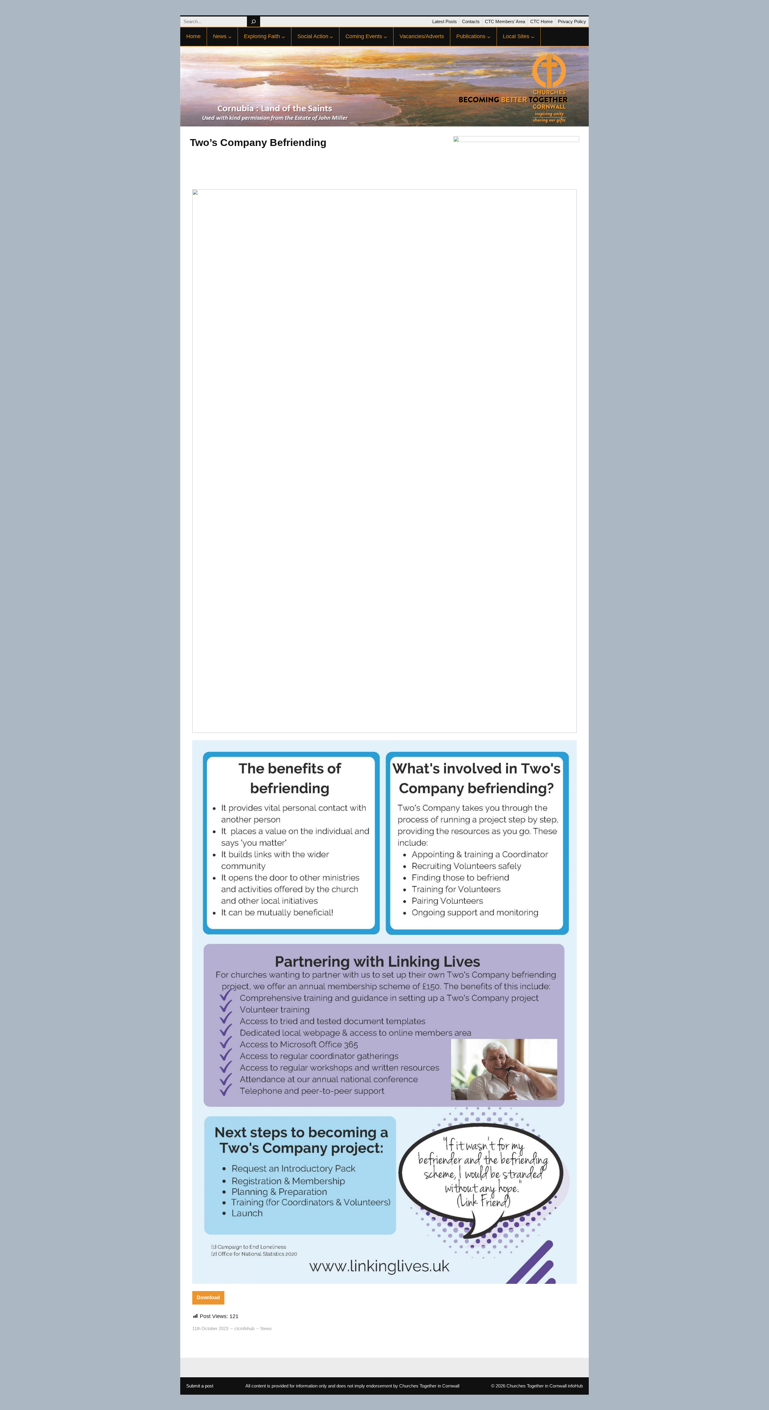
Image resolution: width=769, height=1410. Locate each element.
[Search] (253, 22)
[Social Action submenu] (331, 36)
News (266, 1328)
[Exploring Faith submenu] (283, 36)
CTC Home (541, 21)
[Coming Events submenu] (385, 36)
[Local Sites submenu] (532, 36)
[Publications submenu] (489, 36)
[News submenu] (230, 36)
